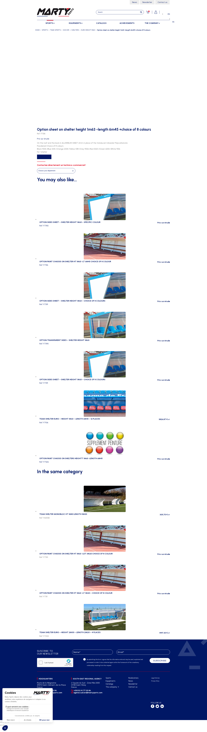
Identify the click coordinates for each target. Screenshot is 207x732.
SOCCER (66, 30)
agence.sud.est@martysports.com (88, 693)
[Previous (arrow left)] (1, 725)
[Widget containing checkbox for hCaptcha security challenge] (55, 662)
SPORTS (45, 30)
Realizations (133, 678)
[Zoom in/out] (1, 722)
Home (37, 30)
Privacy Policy (155, 681)
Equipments (110, 681)
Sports (108, 678)
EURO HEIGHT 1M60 (88, 30)
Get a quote (44, 157)
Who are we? (111, 690)
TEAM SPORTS (55, 30)
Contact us (162, 2)
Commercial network (113, 693)
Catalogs (101, 23)
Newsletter (147, 2)
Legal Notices (155, 678)
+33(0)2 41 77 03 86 (82, 690)
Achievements (127, 23)
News (134, 2)
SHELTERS (75, 30)
